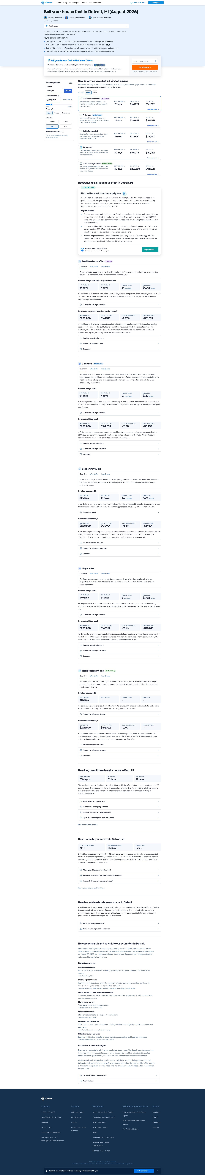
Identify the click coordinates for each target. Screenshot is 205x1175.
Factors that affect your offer (93, 343)
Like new (52, 122)
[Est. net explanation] (153, 101)
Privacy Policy (75, 1164)
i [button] (58, 95)
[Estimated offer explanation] (139, 101)
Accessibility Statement (50, 1132)
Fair (52, 126)
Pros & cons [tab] (105, 266)
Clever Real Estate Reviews (78, 1129)
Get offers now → (145, 67)
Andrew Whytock (80, 17)
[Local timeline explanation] (90, 779)
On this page (53, 26)
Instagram (156, 1122)
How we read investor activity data (90, 888)
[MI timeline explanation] (118, 779)
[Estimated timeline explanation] (125, 101)
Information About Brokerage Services (123, 1164)
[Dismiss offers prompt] (157, 1171)
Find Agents (156, 3)
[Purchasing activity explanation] (118, 848)
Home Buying (74, 3)
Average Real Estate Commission (101, 1144)
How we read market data (87, 825)
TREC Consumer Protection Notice (101, 1164)
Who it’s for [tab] (94, 266)
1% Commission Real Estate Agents (134, 1122)
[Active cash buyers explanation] (84, 848)
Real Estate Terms (100, 1127)
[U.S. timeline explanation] (146, 779)
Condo (56, 113)
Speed (88, 92)
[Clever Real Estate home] (48, 3)
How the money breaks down (93, 338)
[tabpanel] (119, 273)
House (49, 113)
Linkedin (155, 1127)
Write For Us (46, 1127)
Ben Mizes (107, 17)
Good (66, 122)
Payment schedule (89, 512)
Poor (65, 126)
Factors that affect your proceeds (95, 548)
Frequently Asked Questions (104, 1117)
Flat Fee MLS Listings (101, 1151)
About (84, 3)
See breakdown (152, 109)
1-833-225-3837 (48, 1112)
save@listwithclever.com (51, 1117)
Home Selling (62, 3)
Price (95, 92)
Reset (70, 83)
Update (68, 91)
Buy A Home (76, 1117)
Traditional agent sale (91, 164)
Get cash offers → (143, 1171)
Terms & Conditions (85, 1164)
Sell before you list (90, 131)
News (95, 1132)
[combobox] (54, 91)
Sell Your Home (77, 1112)
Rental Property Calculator (103, 1137)
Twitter (155, 1117)
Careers (44, 1122)
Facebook (156, 1112)
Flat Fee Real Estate (130, 1129)
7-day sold (87, 115)
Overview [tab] (83, 266)
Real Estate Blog (99, 1122)
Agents (74, 1122)
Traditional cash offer (91, 99)
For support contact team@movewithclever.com (52, 1139)
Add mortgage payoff (53, 131)
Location (49, 87)
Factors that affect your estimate (94, 449)
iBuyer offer (87, 147)
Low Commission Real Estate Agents (134, 1114)
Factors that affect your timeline (94, 305)
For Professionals (95, 3)
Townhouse (66, 113)
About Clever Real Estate (103, 1112)
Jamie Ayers (58, 17)
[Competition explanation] (142, 848)
